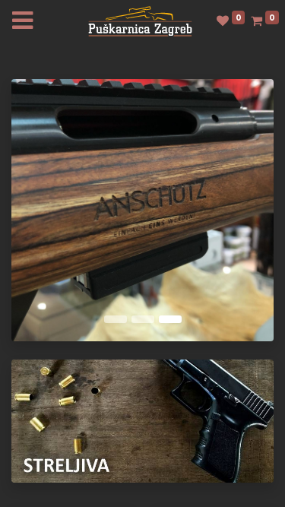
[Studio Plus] (140, 20)
